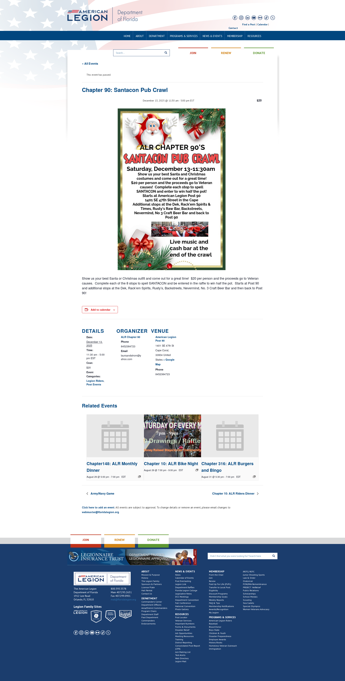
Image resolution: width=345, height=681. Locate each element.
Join (211, 577)
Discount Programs (218, 593)
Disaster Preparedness (220, 636)
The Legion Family (150, 581)
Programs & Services (184, 36)
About (140, 36)
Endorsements (148, 623)
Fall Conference (183, 603)
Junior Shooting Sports (254, 574)
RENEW (226, 53)
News (178, 574)
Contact (233, 28)
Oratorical (248, 581)
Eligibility (213, 590)
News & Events (212, 36)
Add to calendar (100, 309)
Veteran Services (183, 620)
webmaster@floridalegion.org (100, 512)
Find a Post (248, 24)
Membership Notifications (221, 606)
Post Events (93, 384)
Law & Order (249, 577)
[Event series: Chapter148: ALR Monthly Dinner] (139, 477)
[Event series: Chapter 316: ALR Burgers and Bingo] (254, 477)
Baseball (213, 623)
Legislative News (183, 593)
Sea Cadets (248, 603)
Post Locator (181, 617)
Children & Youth (217, 633)
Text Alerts (180, 655)
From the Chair (216, 574)
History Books (215, 642)
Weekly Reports (216, 600)
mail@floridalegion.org (123, 599)
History (144, 577)
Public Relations (251, 590)
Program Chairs (149, 611)
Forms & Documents (185, 627)
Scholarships (249, 593)
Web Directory (182, 658)
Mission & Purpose (150, 574)
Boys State (214, 630)
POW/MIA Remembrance (255, 584)
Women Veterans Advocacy (256, 609)
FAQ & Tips (214, 603)
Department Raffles (184, 587)
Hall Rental (146, 590)
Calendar (262, 24)
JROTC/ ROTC (248, 571)
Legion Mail (180, 661)
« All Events (90, 63)
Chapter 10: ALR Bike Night (171, 463)
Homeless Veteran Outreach (223, 645)
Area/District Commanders (154, 608)
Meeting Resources (184, 636)
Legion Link (180, 584)
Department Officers (151, 604)
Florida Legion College (186, 590)
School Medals (250, 596)
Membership (235, 36)
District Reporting (183, 642)
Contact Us (146, 593)
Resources (254, 36)
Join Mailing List (182, 652)
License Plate (148, 587)
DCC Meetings (182, 596)
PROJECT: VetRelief (252, 587)
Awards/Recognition (218, 609)
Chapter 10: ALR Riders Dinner (233, 493)
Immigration (215, 648)
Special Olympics (251, 606)
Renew (212, 581)
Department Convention (187, 600)
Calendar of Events (184, 577)
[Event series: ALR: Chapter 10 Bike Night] (197, 470)
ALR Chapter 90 (130, 337)
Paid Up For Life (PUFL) (220, 584)
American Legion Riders (220, 620)
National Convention (185, 606)
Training (179, 639)
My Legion (214, 612)
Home (127, 36)
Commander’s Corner (151, 601)
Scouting (247, 600)
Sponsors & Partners (151, 584)
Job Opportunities (183, 633)
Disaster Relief (182, 630)
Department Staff (149, 614)
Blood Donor (215, 627)
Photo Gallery (182, 609)
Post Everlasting (183, 581)
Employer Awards (217, 639)
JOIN (193, 53)
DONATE (259, 53)
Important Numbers (184, 623)
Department (157, 36)
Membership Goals (218, 596)
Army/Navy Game (102, 493)
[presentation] (115, 435)
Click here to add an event (98, 507)
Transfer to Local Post (219, 587)
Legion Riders (95, 381)
